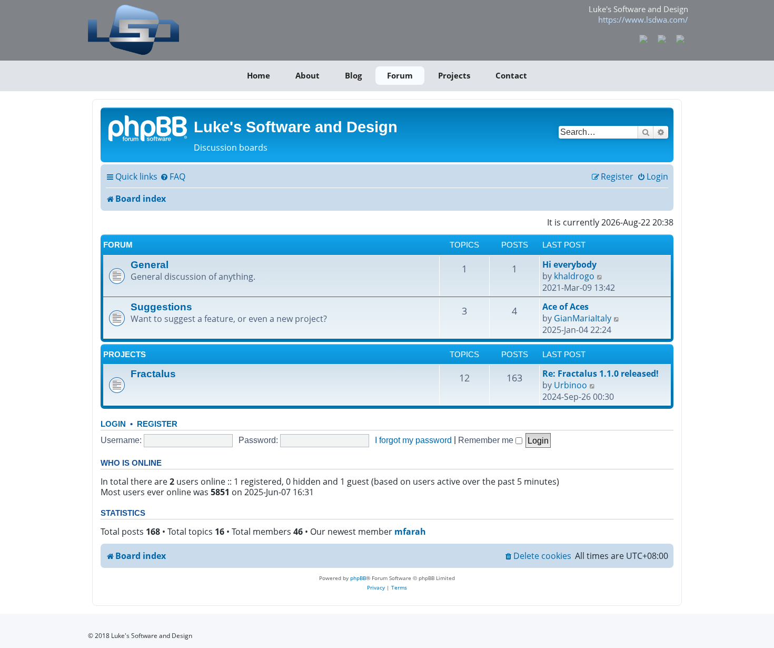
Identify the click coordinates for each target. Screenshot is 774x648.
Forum (400, 75)
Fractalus (153, 373)
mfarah (410, 531)
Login (113, 423)
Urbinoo (570, 385)
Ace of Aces (565, 306)
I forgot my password (413, 440)
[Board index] (148, 127)
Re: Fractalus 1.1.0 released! (600, 373)
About (307, 75)
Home (258, 75)
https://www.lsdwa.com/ (643, 19)
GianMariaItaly (582, 318)
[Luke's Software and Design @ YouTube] (662, 38)
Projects (454, 75)
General (149, 264)
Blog (353, 75)
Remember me (486, 440)
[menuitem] (172, 177)
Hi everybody (569, 264)
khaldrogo (574, 276)
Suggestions (161, 306)
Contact (511, 75)
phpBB (358, 578)
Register (157, 423)
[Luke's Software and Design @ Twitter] (680, 38)
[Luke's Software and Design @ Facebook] (644, 38)
